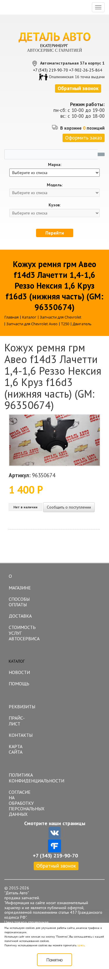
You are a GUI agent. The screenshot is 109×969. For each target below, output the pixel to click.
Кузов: (54, 205)
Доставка (20, 616)
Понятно (54, 960)
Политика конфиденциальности (22, 777)
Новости (19, 672)
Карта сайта (15, 749)
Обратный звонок (56, 865)
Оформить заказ (83, 137)
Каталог (17, 661)
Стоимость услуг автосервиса (22, 632)
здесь (81, 945)
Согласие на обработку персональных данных (22, 803)
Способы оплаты (19, 601)
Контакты (21, 735)
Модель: (54, 185)
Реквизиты (22, 706)
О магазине (20, 582)
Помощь (19, 683)
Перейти (54, 233)
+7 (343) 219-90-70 (50, 70)
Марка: (54, 164)
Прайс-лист (17, 720)
